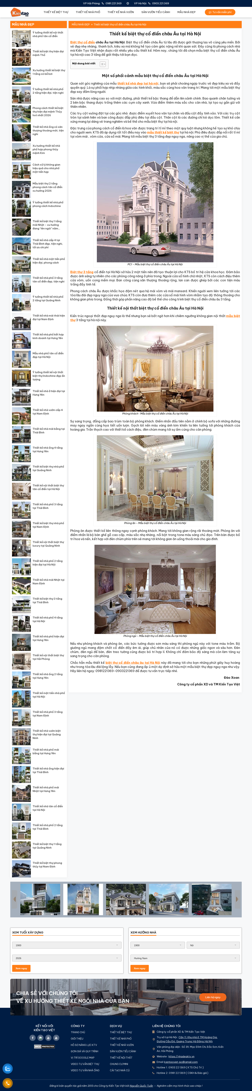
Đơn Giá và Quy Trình (84, 1051)
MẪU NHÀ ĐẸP (186, 12)
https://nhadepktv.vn (181, 1056)
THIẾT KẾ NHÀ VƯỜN (120, 12)
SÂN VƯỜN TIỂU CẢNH (155, 12)
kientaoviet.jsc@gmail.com (181, 1062)
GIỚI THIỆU (77, 1038)
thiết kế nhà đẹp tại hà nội (137, 83)
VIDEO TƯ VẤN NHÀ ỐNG (85, 1070)
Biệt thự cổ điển (82, 42)
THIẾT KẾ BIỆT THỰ (56, 12)
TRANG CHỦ (78, 1032)
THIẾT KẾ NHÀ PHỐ (88, 12)
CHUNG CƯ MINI (119, 1064)
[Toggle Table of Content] (101, 64)
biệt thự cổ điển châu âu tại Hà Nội (133, 663)
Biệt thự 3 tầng (81, 272)
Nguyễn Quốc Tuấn (141, 1085)
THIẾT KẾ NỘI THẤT (121, 1057)
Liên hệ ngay (212, 997)
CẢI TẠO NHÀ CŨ (120, 1070)
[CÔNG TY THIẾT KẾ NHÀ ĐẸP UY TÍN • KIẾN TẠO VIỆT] (19, 12)
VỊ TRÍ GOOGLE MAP (82, 1057)
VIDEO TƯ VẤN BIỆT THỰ (85, 1064)
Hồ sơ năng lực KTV (84, 1045)
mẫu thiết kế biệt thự (163, 132)
